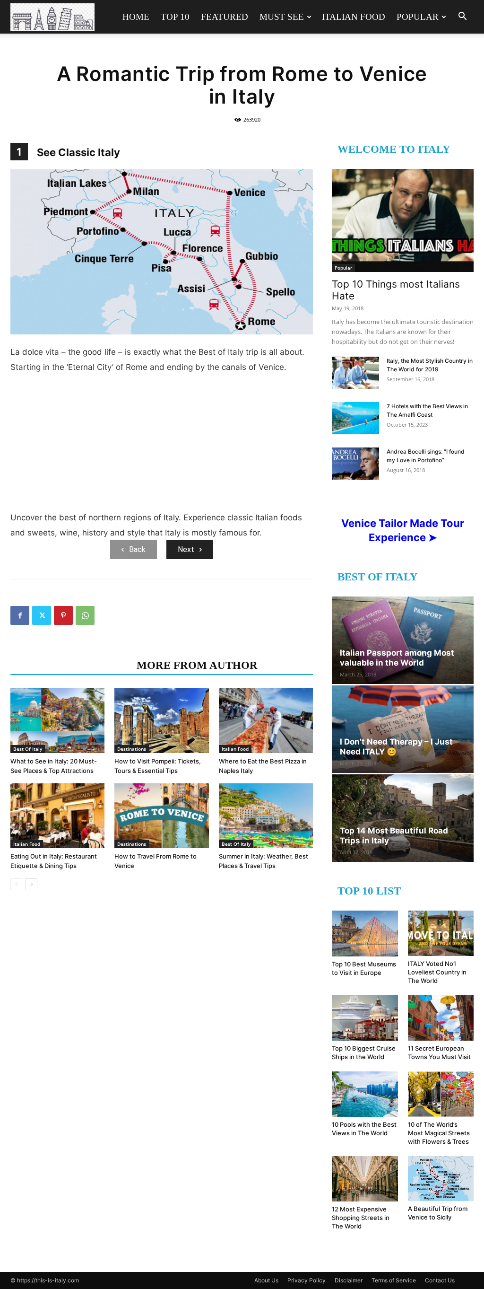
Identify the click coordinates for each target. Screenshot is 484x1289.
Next (186, 549)
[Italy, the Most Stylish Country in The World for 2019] (355, 373)
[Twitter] (41, 615)
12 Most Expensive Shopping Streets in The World (360, 1217)
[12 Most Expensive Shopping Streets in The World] (365, 1178)
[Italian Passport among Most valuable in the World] (403, 640)
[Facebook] (19, 615)
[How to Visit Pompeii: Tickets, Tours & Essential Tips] (161, 720)
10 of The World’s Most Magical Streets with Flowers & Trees (439, 1133)
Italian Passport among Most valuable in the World (397, 657)
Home (135, 17)
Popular (418, 17)
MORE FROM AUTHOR (197, 665)
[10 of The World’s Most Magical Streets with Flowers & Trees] (441, 1093)
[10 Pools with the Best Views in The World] (365, 1094)
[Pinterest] (63, 615)
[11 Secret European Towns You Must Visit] (441, 1018)
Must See (281, 17)
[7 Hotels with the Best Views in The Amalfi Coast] (355, 418)
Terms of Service (394, 1280)
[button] (462, 17)
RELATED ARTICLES (70, 665)
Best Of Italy (27, 748)
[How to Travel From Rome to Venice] (161, 815)
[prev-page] (16, 884)
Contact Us (440, 1280)
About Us (266, 1280)
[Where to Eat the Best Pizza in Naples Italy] (266, 720)
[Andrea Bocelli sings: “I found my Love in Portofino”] (355, 463)
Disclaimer (349, 1280)
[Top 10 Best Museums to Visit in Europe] (365, 933)
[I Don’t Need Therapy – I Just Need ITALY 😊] (403, 729)
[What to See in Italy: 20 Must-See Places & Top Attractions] (57, 720)
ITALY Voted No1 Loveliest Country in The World (437, 972)
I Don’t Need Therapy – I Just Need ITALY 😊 (396, 746)
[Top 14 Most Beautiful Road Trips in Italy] (403, 818)
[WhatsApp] (85, 615)
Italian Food (353, 17)
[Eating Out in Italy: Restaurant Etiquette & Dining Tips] (57, 815)
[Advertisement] (162, 446)
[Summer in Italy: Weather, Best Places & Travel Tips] (266, 815)
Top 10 (175, 17)
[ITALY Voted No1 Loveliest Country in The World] (441, 933)
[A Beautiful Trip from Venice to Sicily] (441, 1178)
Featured (224, 17)
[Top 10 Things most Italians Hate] (403, 220)
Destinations (131, 748)
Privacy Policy (306, 1280)
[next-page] (31, 884)
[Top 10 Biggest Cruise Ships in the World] (365, 1018)
